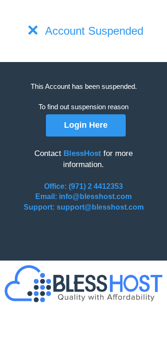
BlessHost (82, 153)
